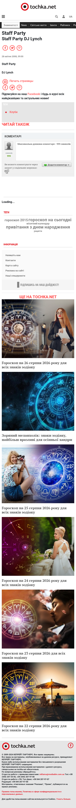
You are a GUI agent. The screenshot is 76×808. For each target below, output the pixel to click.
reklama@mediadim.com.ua (51, 774)
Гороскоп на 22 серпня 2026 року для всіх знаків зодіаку (34, 727)
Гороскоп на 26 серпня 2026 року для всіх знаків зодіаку (34, 364)
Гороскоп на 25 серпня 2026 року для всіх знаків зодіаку (34, 510)
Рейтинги (65, 25)
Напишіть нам (13, 255)
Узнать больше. (63, 799)
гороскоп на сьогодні (49, 220)
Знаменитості (11, 25)
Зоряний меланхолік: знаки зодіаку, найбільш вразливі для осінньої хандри (37, 437)
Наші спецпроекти (15, 275)
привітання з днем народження (38, 227)
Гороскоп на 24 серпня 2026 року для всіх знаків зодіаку (34, 582)
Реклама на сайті (14, 270)
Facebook (34, 94)
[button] (63, 16)
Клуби (13, 112)
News (24, 25)
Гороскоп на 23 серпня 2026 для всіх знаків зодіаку (33, 655)
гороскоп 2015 (16, 220)
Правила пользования (12, 792)
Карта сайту (12, 265)
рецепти (38, 231)
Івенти (53, 25)
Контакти (10, 260)
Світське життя (38, 25)
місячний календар (38, 223)
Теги (7, 212)
